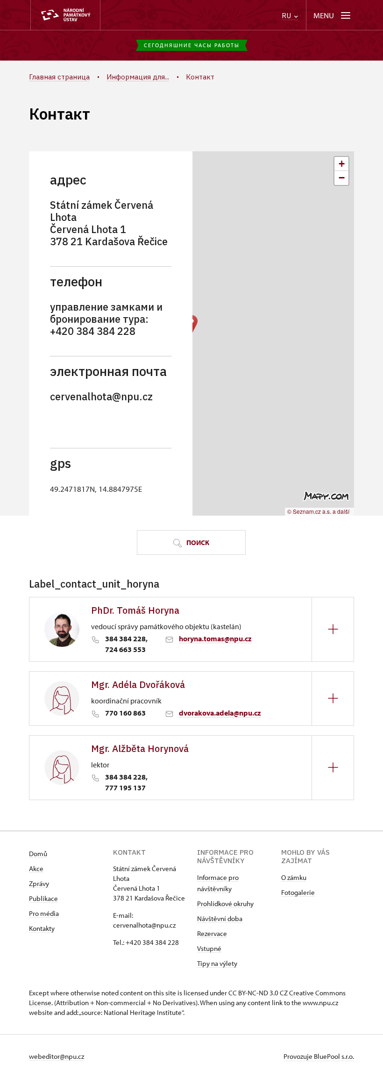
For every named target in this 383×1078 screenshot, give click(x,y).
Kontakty (42, 928)
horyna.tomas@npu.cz (215, 638)
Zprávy (39, 883)
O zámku (293, 877)
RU (287, 15)
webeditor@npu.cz (56, 1056)
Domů (38, 853)
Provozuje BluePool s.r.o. (319, 1056)
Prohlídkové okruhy (225, 903)
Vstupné (209, 948)
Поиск (197, 542)
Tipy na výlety (217, 963)
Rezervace (212, 933)
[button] (341, 164)
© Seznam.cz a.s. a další (318, 511)
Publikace (43, 898)
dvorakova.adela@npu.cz (220, 712)
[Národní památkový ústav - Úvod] (65, 15)
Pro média (44, 913)
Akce (36, 868)
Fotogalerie (298, 892)
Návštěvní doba (219, 918)
